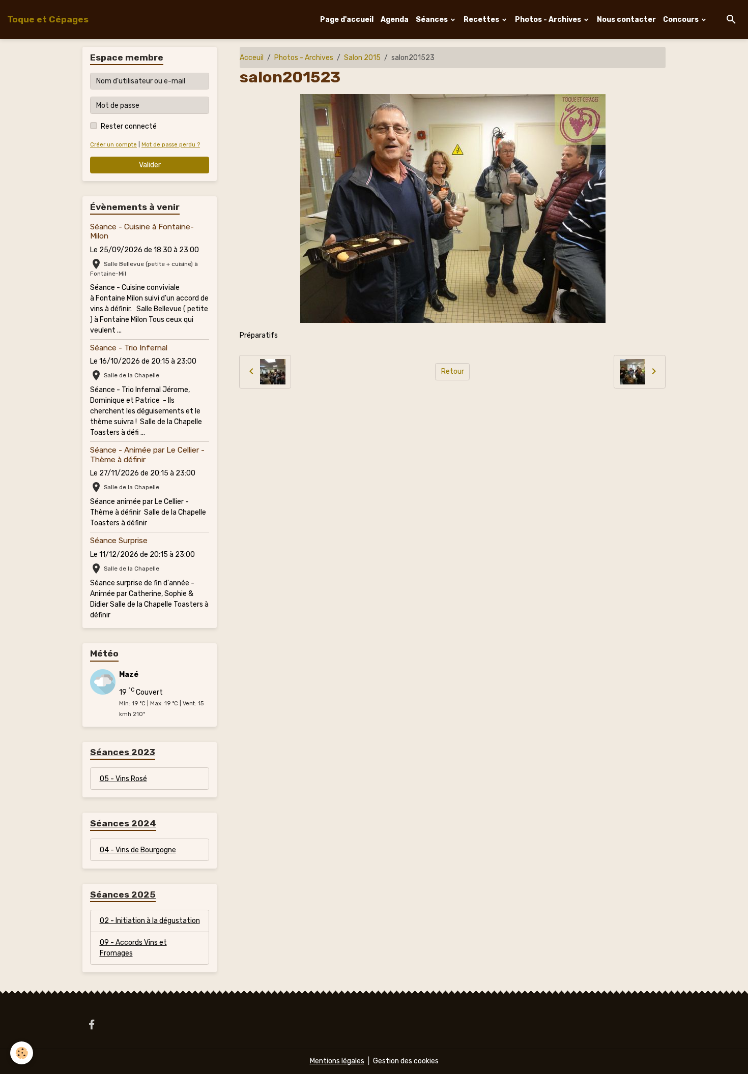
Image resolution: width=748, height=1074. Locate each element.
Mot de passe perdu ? (170, 144)
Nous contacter (626, 19)
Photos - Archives (549, 19)
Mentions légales (337, 1061)
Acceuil (252, 57)
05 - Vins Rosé (123, 778)
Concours (681, 19)
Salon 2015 (362, 57)
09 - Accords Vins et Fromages (133, 948)
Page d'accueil (346, 19)
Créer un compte (113, 144)
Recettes (482, 19)
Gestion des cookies (406, 1061)
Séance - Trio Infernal (128, 347)
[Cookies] (21, 1052)
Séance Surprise (119, 540)
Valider (150, 165)
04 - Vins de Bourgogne (138, 850)
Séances (432, 19)
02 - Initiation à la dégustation (150, 920)
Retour (452, 371)
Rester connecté (129, 126)
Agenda (395, 19)
